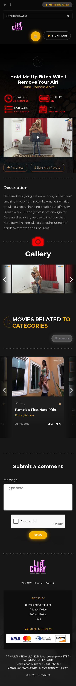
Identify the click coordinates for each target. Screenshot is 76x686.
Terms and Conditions (38, 604)
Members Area (58, 4)
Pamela (29, 415)
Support (38, 583)
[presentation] (4, 279)
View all (63, 338)
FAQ (38, 619)
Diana (27, 87)
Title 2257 (27, 583)
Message (11, 480)
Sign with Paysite (48, 167)
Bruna (19, 415)
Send (38, 535)
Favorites (16, 167)
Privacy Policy (38, 609)
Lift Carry (20, 403)
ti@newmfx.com (26, 667)
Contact (50, 583)
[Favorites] (3, 404)
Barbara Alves (44, 87)
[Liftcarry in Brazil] (17, 26)
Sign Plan (59, 35)
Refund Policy (38, 614)
